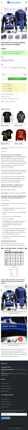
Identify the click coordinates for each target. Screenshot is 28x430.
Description (4, 148)
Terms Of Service (5, 383)
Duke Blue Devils (11, 98)
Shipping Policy (5, 391)
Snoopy (16, 98)
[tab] (14, 148)
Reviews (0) (4, 151)
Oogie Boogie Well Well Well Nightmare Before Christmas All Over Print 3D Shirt (7, 141)
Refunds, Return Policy (6, 388)
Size (2, 64)
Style (2, 57)
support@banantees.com (17, 367)
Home (2, 40)
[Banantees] (14, 2)
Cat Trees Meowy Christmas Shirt (7, 123)
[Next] (25, 20)
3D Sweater (8, 40)
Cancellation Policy (5, 386)
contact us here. (16, 356)
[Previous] (3, 20)
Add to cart (17, 78)
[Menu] (2, 2)
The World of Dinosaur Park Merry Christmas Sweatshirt (20, 141)
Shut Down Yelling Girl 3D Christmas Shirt (20, 123)
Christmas (5, 98)
